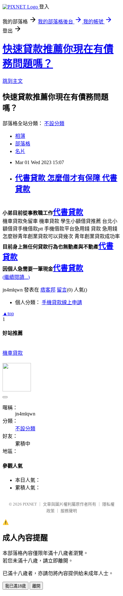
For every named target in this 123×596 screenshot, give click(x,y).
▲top (8, 313)
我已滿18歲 (15, 586)
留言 (62, 289)
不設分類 (54, 123)
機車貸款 (13, 353)
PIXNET (30, 504)
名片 (20, 151)
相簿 (20, 136)
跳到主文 (13, 81)
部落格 (22, 143)
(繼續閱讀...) (16, 277)
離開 (36, 586)
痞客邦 (48, 289)
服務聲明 (69, 510)
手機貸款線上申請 (62, 302)
